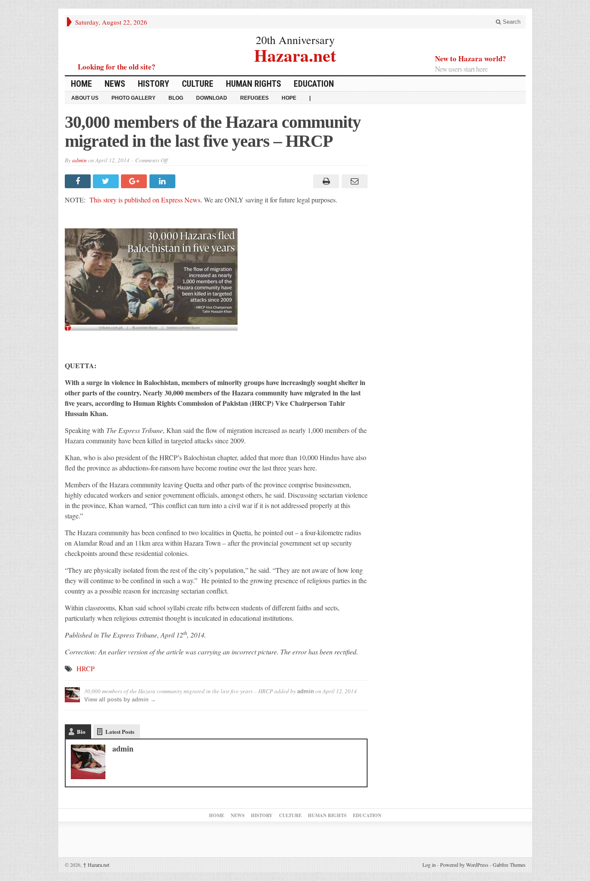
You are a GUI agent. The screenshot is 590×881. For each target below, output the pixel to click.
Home (81, 84)
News (115, 84)
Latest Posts (119, 731)
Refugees (254, 98)
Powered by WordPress (464, 864)
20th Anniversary (295, 39)
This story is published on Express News (144, 199)
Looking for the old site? (116, 66)
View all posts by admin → (120, 699)
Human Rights (253, 84)
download (211, 98)
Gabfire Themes (509, 864)
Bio (81, 731)
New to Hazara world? (470, 58)
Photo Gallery (133, 98)
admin (79, 160)
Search (510, 22)
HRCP (85, 668)
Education (314, 84)
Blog (175, 98)
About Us (84, 98)
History (153, 84)
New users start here (461, 69)
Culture (197, 84)
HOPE (289, 98)
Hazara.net (295, 54)
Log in (429, 864)
